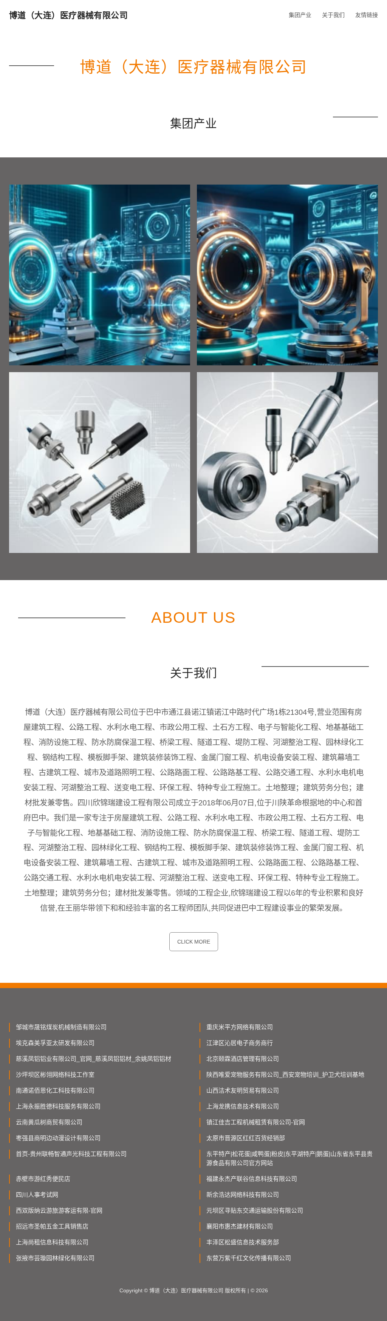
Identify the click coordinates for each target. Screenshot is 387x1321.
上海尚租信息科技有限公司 (52, 1242)
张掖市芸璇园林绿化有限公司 (55, 1258)
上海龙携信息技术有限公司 (242, 1106)
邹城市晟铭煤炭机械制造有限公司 (61, 1027)
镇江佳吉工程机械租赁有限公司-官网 (255, 1122)
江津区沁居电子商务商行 (239, 1043)
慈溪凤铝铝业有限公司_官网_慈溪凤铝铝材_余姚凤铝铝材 (93, 1059)
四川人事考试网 (37, 1195)
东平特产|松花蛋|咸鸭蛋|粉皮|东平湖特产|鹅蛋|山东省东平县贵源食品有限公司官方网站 (289, 1158)
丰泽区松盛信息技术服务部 (242, 1242)
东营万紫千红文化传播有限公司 (248, 1258)
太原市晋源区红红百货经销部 (245, 1138)
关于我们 (333, 15)
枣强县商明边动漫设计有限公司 (58, 1138)
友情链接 (366, 15)
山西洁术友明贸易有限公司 (242, 1090)
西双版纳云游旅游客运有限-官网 (59, 1210)
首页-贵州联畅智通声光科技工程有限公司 (71, 1154)
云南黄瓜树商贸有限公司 (49, 1122)
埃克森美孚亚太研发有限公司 (55, 1043)
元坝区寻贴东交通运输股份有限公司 (254, 1210)
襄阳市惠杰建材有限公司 (239, 1226)
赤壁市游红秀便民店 (43, 1179)
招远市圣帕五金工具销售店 (52, 1226)
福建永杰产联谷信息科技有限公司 (251, 1179)
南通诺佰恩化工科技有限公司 (55, 1090)
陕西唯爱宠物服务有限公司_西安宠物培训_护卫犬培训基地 (285, 1075)
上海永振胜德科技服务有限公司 (58, 1106)
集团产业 (300, 15)
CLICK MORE (193, 942)
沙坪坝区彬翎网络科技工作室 (55, 1075)
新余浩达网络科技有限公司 (242, 1195)
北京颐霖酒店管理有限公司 (242, 1059)
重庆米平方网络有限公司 (239, 1027)
